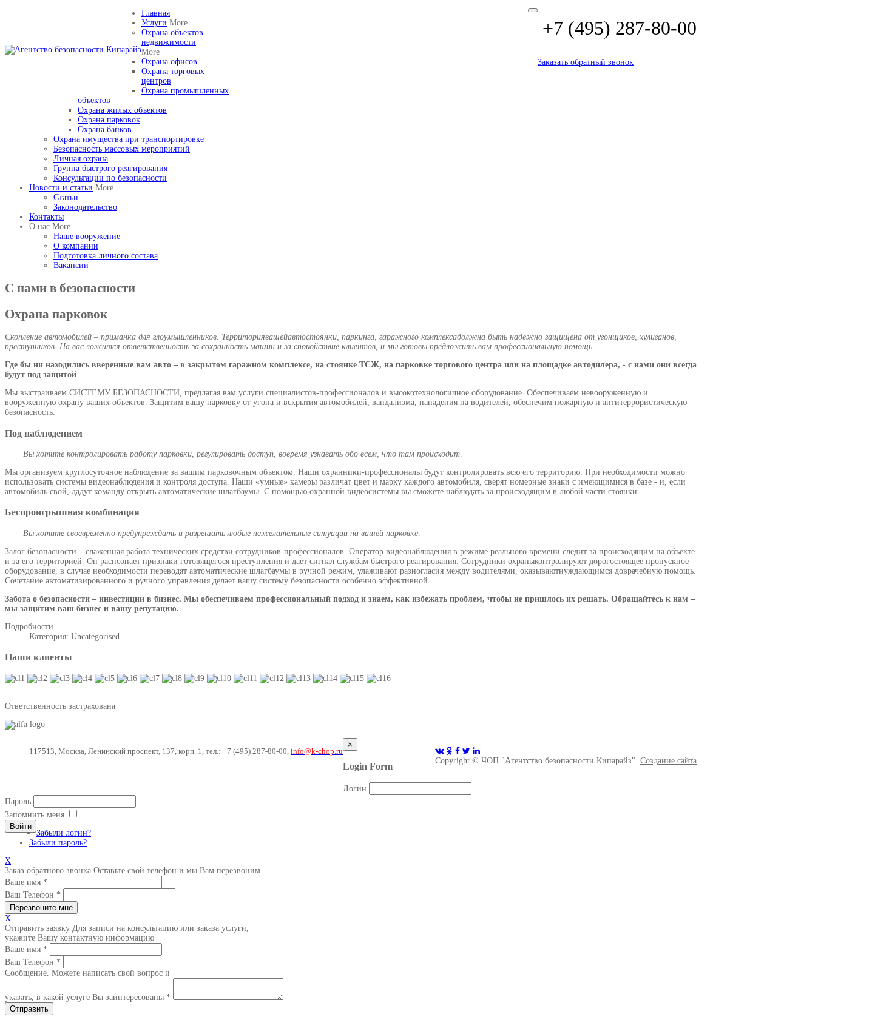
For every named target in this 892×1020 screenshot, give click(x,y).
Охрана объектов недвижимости (172, 37)
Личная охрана (80, 158)
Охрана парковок (109, 119)
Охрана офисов (169, 61)
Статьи (65, 197)
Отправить (29, 1008)
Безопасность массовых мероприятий (121, 148)
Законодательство (85, 207)
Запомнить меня (34, 814)
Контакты (46, 216)
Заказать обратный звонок (586, 62)
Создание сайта (668, 760)
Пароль (18, 801)
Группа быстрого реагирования (110, 168)
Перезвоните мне (41, 907)
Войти (21, 826)
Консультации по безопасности (110, 178)
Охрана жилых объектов (122, 110)
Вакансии (71, 265)
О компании (75, 245)
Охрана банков (105, 129)
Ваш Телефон (33, 894)
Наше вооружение (86, 236)
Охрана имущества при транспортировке (128, 139)
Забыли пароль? (58, 842)
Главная (155, 13)
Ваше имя (26, 882)
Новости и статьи (61, 187)
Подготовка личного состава (105, 255)
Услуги (154, 22)
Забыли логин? (63, 832)
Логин (355, 788)
